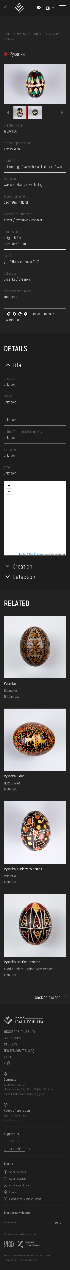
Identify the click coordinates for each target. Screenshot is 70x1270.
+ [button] (9, 485)
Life (17, 364)
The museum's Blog (19, 1050)
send (58, 1222)
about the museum (19, 1031)
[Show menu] (62, 7)
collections (12, 1037)
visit (7, 1062)
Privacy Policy (10, 1260)
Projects (10, 1043)
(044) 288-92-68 (28, 1089)
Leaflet (22, 553)
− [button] (9, 491)
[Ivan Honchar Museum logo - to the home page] (19, 8)
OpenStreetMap (36, 553)
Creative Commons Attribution (30, 316)
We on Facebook (17, 1172)
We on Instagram (17, 1178)
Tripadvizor (14, 1192)
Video (8, 1056)
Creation (22, 566)
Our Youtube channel (19, 1185)
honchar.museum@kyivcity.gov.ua (28, 1094)
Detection (24, 576)
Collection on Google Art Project (25, 1198)
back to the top (47, 997)
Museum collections (29, 34)
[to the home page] (35, 1020)
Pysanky (54, 34)
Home (7, 34)
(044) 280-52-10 (45, 1089)
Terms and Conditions (28, 1260)
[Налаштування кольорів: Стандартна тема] (38, 7)
